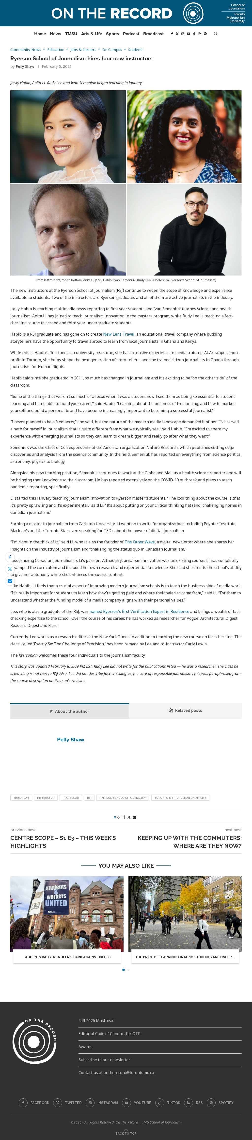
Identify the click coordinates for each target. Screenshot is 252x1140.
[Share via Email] (10, 581)
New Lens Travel (118, 334)
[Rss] (200, 34)
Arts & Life (91, 34)
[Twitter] (177, 34)
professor (71, 797)
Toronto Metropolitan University (180, 797)
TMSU (71, 34)
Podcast (131, 34)
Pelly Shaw (25, 66)
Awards (85, 1046)
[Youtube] (188, 34)
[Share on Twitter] (10, 569)
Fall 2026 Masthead (96, 1020)
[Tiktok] (194, 34)
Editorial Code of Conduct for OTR (110, 1033)
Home (40, 34)
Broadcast (153, 34)
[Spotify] (205, 34)
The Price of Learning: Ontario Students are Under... (185, 957)
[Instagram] (182, 34)
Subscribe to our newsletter (104, 1059)
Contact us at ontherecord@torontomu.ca (116, 1072)
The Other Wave (140, 542)
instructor (45, 797)
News (55, 34)
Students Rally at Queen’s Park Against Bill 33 (67, 957)
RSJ (89, 797)
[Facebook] (172, 34)
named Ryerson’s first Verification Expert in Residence (139, 611)
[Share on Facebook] (10, 557)
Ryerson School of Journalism (123, 797)
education (21, 797)
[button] (17, 923)
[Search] (215, 34)
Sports (112, 34)
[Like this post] (118, 817)
